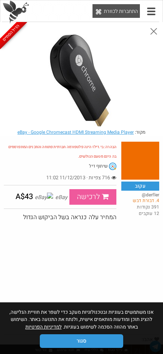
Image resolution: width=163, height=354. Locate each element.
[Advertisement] (81, 277)
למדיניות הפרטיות (43, 326)
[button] (151, 11)
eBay (75, 132)
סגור (81, 341)
